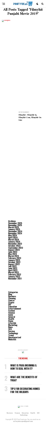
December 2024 (15, 231)
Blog (10, 294)
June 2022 (12, 268)
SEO (10, 329)
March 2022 (13, 272)
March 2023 (13, 256)
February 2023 (14, 258)
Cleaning (12, 298)
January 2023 (14, 260)
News (10, 327)
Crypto (11, 302)
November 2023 (15, 243)
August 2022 (14, 264)
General (11, 316)
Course (11, 300)
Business (12, 296)
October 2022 (14, 262)
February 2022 (14, 274)
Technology (13, 333)
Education (12, 306)
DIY (9, 304)
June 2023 (12, 251)
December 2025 (15, 223)
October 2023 (14, 245)
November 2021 (15, 278)
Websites (12, 339)
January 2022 (14, 276)
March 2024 (13, 239)
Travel (11, 335)
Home (10, 320)
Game (10, 314)
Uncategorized (14, 337)
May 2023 (12, 253)
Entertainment (14, 308)
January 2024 (14, 241)
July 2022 (12, 266)
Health (11, 318)
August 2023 (14, 249)
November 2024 (15, 233)
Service (11, 331)
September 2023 (15, 247)
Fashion (11, 310)
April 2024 (13, 237)
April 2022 (13, 270)
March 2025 (13, 227)
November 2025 (15, 225)
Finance (11, 312)
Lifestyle (12, 323)
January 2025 (14, 229)
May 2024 (12, 235)
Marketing (12, 325)
